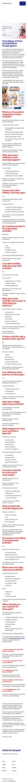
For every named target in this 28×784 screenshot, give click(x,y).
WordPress (13, 781)
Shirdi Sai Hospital (6, 3)
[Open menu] (22, 3)
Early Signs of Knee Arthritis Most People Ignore (12, 43)
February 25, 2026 (6, 736)
